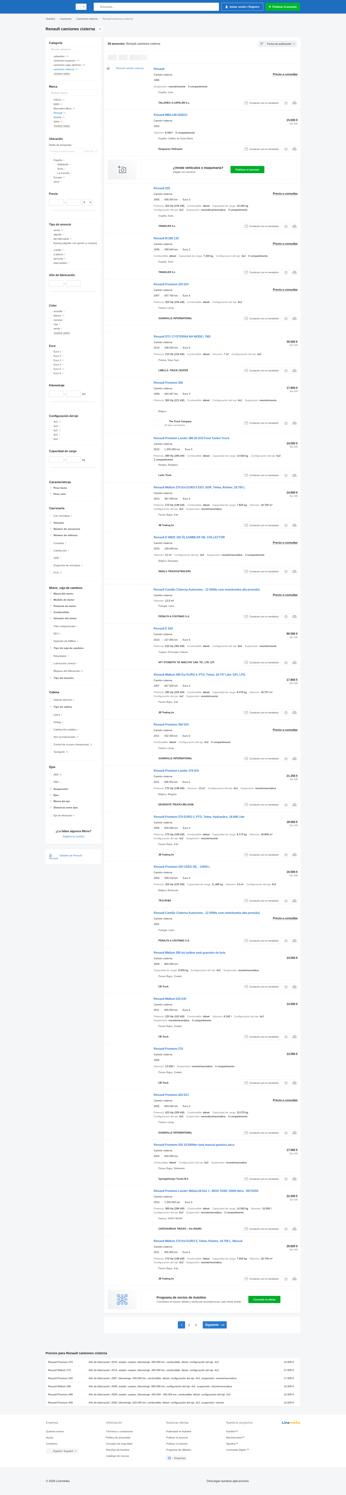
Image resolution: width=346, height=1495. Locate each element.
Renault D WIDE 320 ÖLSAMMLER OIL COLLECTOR (189, 537)
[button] (286, 102)
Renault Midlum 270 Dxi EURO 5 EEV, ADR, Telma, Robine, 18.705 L (199, 487)
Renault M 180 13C (166, 238)
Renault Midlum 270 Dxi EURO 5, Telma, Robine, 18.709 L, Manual (198, 1241)
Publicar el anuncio (247, 169)
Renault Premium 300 (168, 382)
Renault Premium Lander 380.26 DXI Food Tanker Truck (191, 438)
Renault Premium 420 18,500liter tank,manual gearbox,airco (194, 1144)
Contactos (51, 1443)
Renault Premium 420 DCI (171, 1094)
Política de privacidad (118, 1437)
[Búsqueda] (97, 7)
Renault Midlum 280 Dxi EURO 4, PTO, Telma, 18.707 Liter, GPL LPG (199, 674)
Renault (159, 68)
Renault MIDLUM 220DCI (170, 114)
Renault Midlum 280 (59, 1386)
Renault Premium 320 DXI (171, 284)
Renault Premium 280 (60, 1394)
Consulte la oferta (264, 1299)
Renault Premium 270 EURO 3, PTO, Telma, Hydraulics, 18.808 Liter (199, 816)
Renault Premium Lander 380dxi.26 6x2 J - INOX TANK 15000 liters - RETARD (206, 1190)
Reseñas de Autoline (117, 1449)
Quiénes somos (55, 1431)
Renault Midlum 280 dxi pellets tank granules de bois (189, 952)
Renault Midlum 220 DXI (170, 998)
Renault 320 (162, 188)
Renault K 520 (163, 628)
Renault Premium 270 (168, 1048)
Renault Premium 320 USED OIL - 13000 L (182, 866)
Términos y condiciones (119, 1431)
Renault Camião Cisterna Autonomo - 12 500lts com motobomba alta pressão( (207, 589)
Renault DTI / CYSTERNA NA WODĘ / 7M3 (182, 336)
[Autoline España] (58, 7)
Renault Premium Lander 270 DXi (176, 770)
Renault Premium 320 (60, 1378)
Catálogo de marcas (117, 1455)
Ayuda (49, 1437)
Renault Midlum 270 (59, 1370)
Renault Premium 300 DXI (171, 724)
